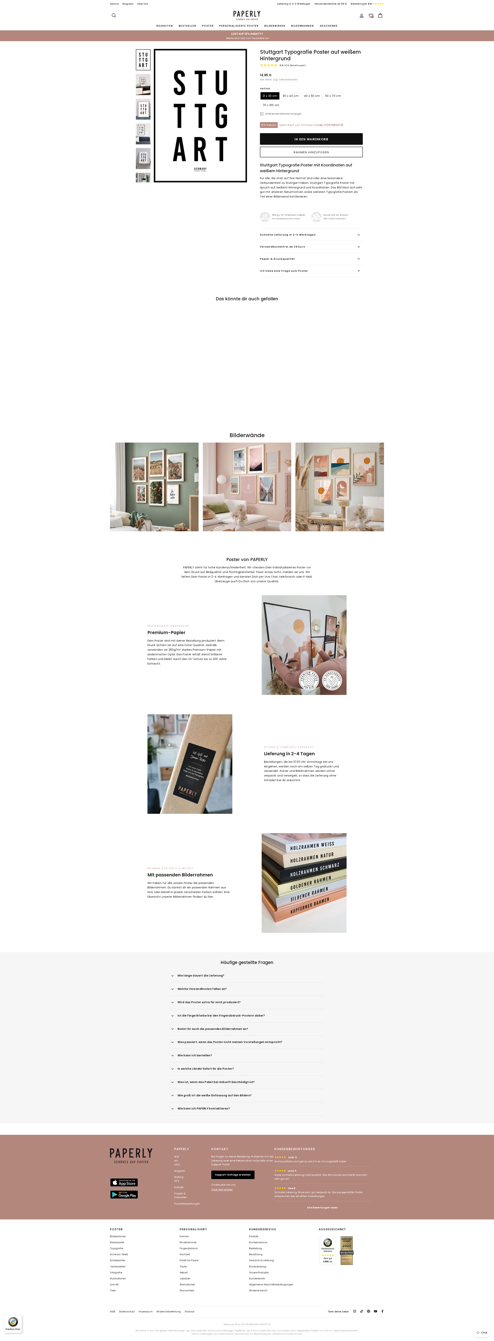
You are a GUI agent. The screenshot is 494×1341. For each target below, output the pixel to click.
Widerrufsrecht (258, 1290)
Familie (184, 1236)
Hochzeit (185, 1254)
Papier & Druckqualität (277, 259)
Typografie (116, 1248)
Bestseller (187, 26)
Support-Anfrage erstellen (233, 1174)
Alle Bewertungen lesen (322, 1207)
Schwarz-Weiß (119, 1254)
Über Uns (142, 3)
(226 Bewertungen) (292, 65)
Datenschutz (127, 1311)
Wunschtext (187, 1290)
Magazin (128, 3)
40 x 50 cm (312, 96)
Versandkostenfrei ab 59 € (330, 3)
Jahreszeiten (118, 1266)
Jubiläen (185, 1278)
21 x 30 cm (270, 96)
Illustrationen (118, 1278)
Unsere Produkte (258, 1272)
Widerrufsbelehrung (168, 1311)
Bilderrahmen (302, 26)
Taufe (183, 1266)
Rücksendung (257, 1266)
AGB (112, 1311)
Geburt (184, 1272)
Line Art (114, 1284)
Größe (265, 88)
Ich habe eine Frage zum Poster (284, 270)
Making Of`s (178, 1179)
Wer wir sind (177, 1160)
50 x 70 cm (333, 96)
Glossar (189, 1311)
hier (210, 897)
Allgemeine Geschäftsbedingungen (271, 1284)
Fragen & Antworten (180, 1195)
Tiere (113, 1290)
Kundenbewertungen (187, 1203)
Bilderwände (275, 26)
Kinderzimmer (188, 1242)
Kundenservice (258, 1242)
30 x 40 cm (291, 96)
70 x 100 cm (271, 105)
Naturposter (117, 1242)
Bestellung (255, 1248)
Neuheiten (164, 26)
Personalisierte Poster (238, 26)
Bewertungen (361, 3)
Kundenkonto (257, 1278)
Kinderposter (117, 1260)
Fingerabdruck (189, 1248)
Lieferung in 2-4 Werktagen (293, 3)
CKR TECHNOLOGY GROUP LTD (255, 1324)
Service (114, 3)
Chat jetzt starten (222, 1189)
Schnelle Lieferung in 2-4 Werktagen (288, 234)
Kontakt (179, 1187)
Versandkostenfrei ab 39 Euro (282, 246)
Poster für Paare (189, 1260)
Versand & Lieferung (261, 1260)
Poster (207, 26)
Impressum (146, 1311)
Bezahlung (255, 1254)
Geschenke (329, 26)
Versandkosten (288, 79)
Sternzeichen (187, 1284)
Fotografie (116, 1272)
